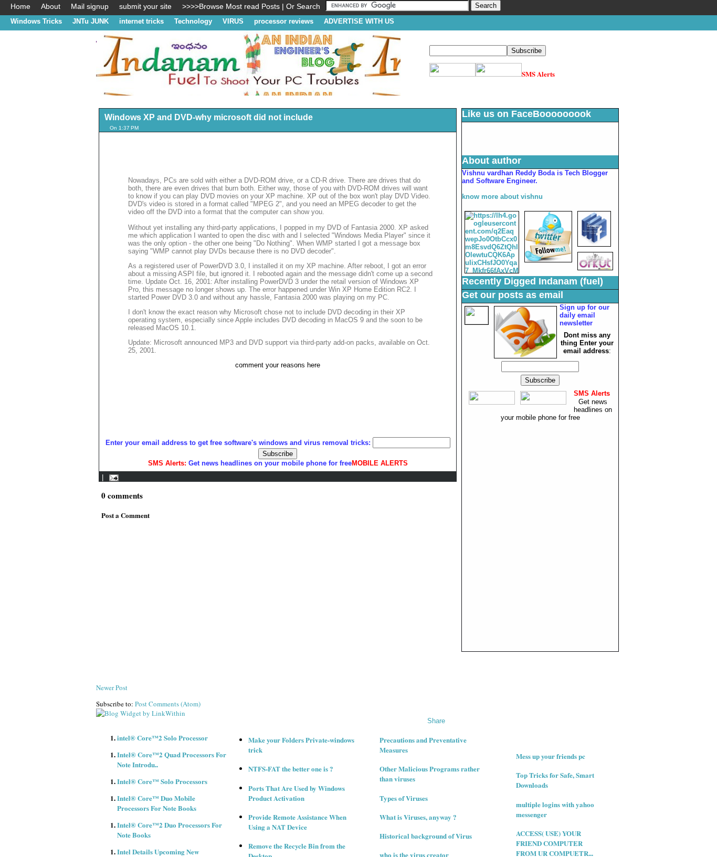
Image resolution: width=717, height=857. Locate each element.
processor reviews (283, 21)
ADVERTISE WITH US (359, 21)
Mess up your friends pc (550, 756)
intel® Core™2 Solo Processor (162, 738)
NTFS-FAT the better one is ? (290, 769)
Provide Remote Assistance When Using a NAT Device (297, 822)
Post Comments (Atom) (168, 703)
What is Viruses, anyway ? (418, 817)
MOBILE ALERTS (380, 463)
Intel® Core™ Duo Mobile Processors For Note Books (156, 803)
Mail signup (90, 6)
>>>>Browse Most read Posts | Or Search (251, 6)
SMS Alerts (538, 74)
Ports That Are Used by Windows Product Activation (296, 793)
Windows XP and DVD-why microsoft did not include (208, 117)
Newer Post (112, 687)
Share (436, 721)
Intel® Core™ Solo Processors (162, 781)
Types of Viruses (403, 798)
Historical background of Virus (425, 836)
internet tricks (141, 21)
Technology (193, 21)
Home (20, 6)
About (50, 6)
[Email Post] (112, 477)
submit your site (145, 6)
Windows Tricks (36, 21)
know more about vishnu (502, 196)
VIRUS (233, 21)
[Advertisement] (287, 99)
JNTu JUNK (90, 21)
